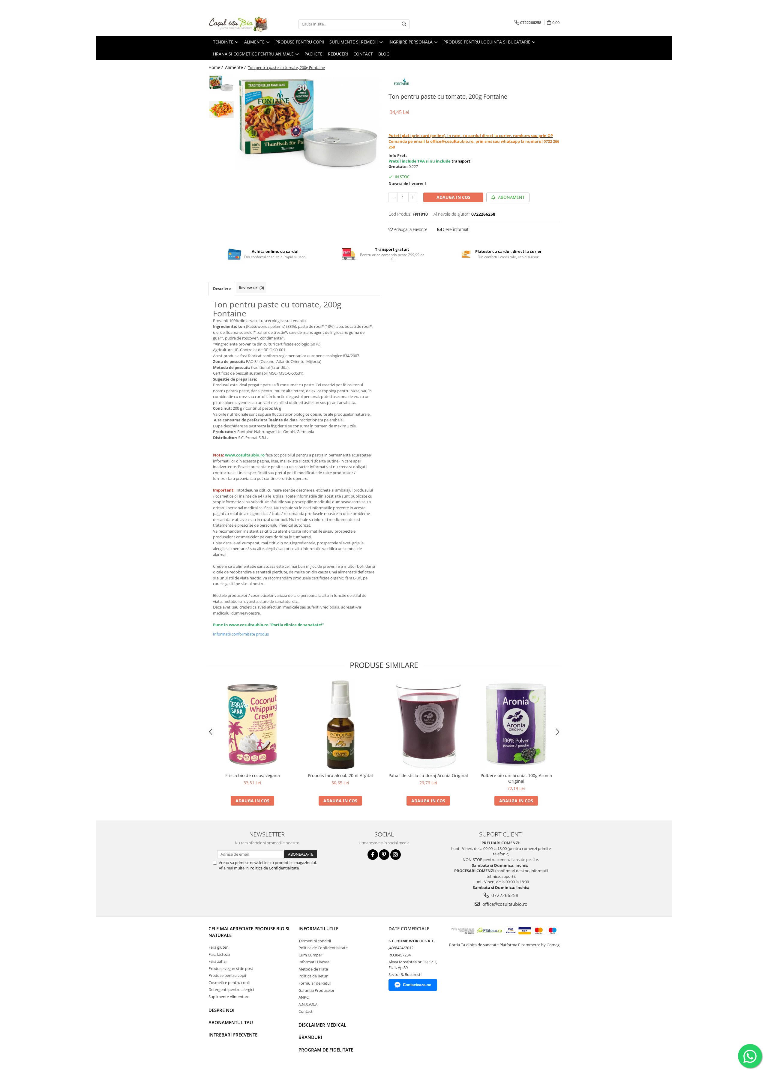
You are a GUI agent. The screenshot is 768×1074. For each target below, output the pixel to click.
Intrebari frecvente (232, 1035)
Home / (216, 67)
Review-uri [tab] (251, 287)
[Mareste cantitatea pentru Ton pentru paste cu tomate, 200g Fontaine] (412, 197)
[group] (308, 124)
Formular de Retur (314, 983)
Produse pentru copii (227, 975)
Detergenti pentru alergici (231, 989)
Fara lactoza (219, 954)
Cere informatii (456, 229)
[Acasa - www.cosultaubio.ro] (238, 23)
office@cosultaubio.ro (504, 904)
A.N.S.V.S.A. (308, 1004)
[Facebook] (373, 854)
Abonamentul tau (230, 1022)
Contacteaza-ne (417, 985)
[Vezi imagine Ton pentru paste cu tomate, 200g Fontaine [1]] (221, 109)
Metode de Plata (313, 969)
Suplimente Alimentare (228, 996)
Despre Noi (221, 1010)
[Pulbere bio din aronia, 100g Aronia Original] (516, 725)
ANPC (303, 997)
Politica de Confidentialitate (274, 868)
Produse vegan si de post (230, 968)
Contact (305, 1011)
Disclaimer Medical (322, 1025)
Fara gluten (218, 947)
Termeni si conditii (314, 941)
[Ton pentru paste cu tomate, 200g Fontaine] (308, 124)
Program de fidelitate (325, 1050)
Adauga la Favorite (410, 229)
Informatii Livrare (313, 962)
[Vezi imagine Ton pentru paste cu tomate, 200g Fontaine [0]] (221, 83)
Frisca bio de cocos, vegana (252, 775)
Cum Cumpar (310, 955)
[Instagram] (395, 854)
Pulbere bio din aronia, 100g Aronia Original (516, 778)
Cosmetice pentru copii (229, 982)
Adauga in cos (453, 197)
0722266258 (504, 895)
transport (461, 161)
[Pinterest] (384, 854)
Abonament (511, 197)
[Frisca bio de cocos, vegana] (252, 725)
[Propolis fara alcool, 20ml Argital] (340, 725)
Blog (383, 54)
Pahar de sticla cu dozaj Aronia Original (428, 775)
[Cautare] (404, 24)
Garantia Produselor (316, 990)
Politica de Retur (313, 976)
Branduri (310, 1037)
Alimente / (236, 67)
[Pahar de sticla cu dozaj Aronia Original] (428, 725)
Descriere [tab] (222, 288)
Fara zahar (217, 961)
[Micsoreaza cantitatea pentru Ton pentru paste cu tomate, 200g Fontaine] (393, 197)
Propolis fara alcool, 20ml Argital (340, 775)
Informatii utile (318, 929)
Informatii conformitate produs (241, 634)
